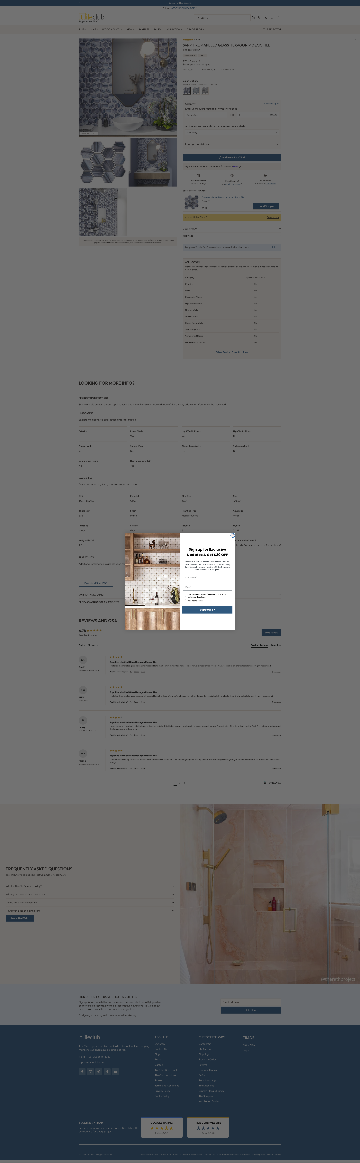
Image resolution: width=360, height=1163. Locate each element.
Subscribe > (207, 609)
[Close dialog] (233, 535)
